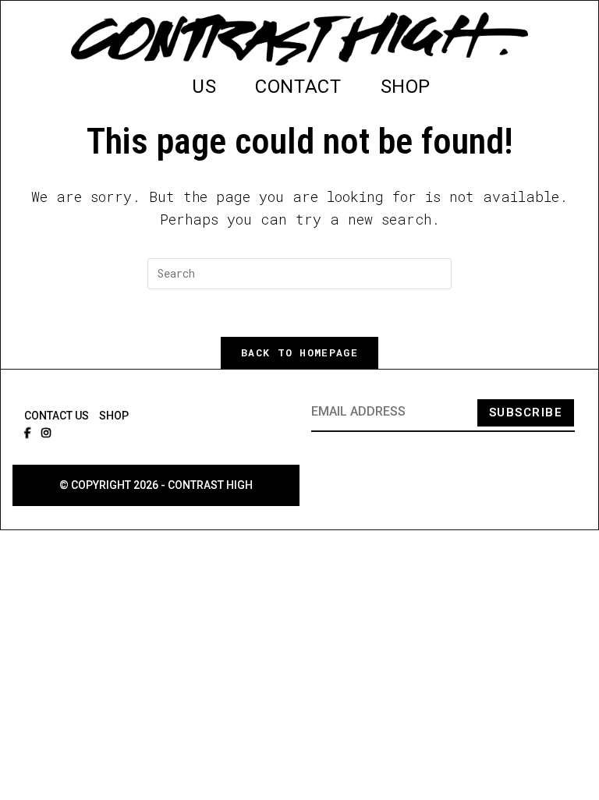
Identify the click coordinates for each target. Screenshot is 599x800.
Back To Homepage (299, 352)
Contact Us (56, 415)
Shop (114, 415)
